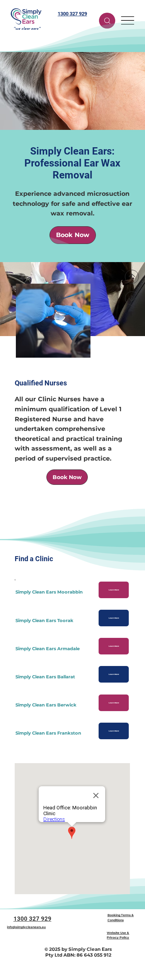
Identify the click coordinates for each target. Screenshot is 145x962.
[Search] (107, 21)
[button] (67, 477)
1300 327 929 (72, 14)
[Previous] (132, 277)
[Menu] (128, 20)
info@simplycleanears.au (26, 927)
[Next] (132, 298)
